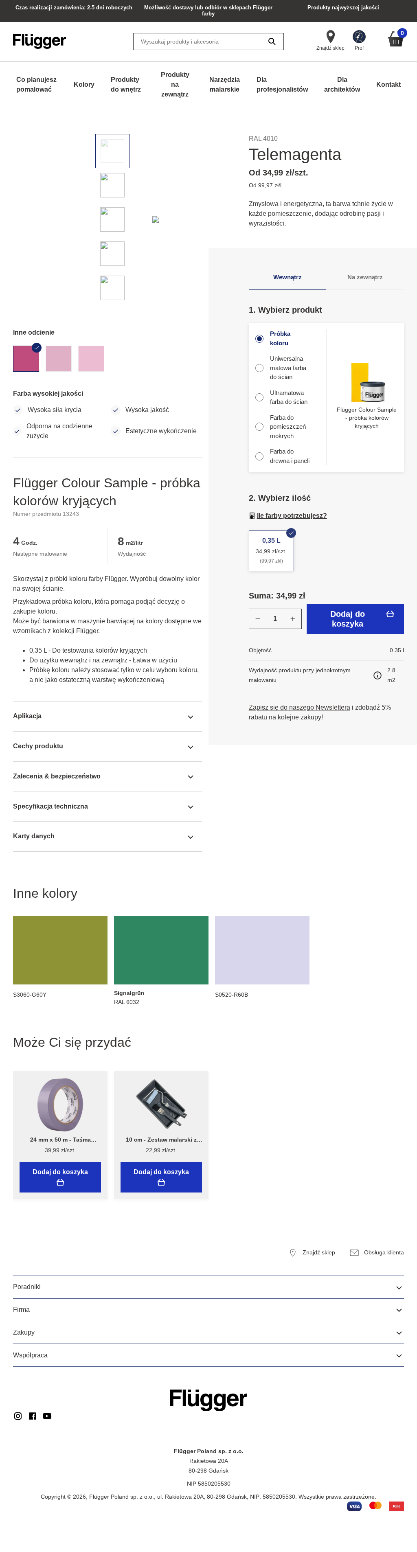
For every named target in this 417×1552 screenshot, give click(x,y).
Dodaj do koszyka (347, 618)
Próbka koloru (280, 338)
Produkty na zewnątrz (175, 84)
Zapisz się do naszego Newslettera (299, 707)
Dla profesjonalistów (282, 84)
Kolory (84, 84)
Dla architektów (342, 84)
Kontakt (388, 84)
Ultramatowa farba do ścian (288, 397)
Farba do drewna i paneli (289, 456)
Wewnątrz (287, 277)
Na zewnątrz (365, 277)
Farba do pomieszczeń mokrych (288, 426)
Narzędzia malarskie (224, 84)
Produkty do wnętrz (126, 84)
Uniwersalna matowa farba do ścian (288, 367)
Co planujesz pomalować (36, 84)
